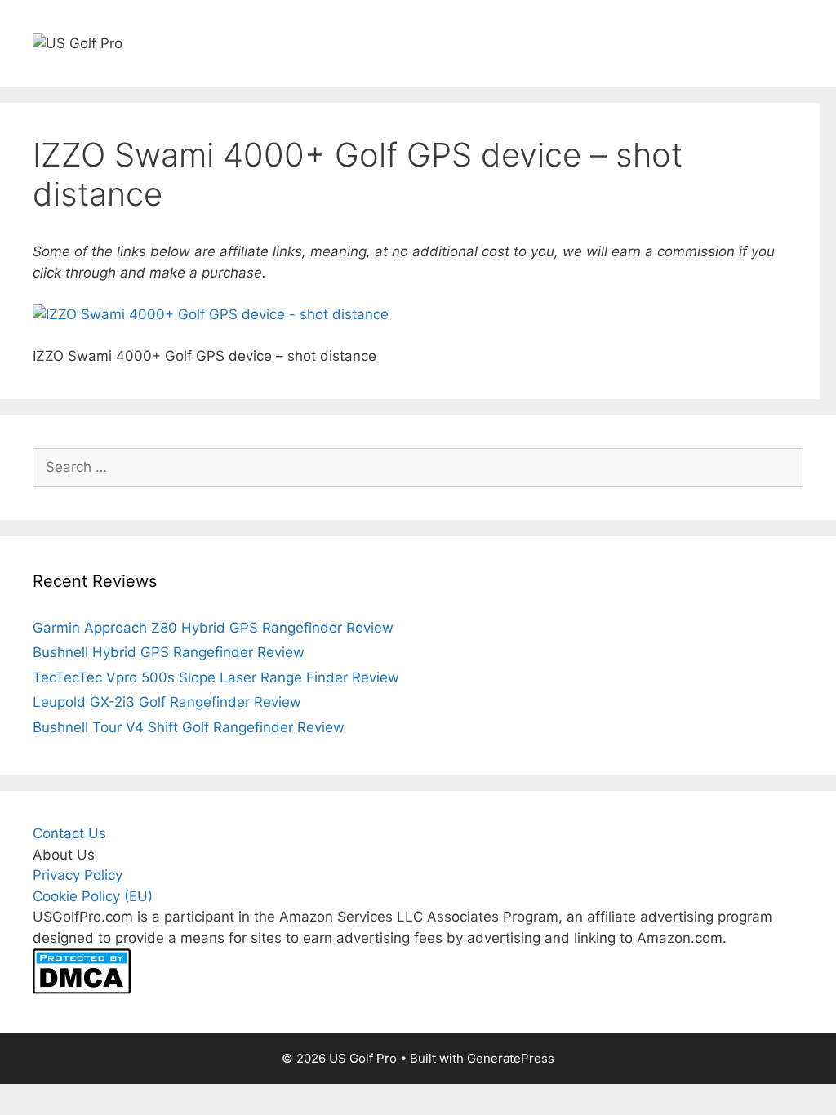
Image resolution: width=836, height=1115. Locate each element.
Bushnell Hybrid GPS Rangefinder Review (169, 652)
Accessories (528, 110)
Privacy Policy (77, 875)
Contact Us (69, 833)
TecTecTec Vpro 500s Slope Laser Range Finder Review (216, 677)
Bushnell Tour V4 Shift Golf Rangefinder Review (189, 727)
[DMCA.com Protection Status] (82, 989)
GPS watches (209, 110)
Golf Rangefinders (68, 110)
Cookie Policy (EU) (93, 896)
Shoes (381, 110)
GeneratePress (510, 1058)
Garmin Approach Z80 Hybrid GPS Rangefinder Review (213, 628)
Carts (297, 110)
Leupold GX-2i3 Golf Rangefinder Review (167, 702)
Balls (446, 110)
